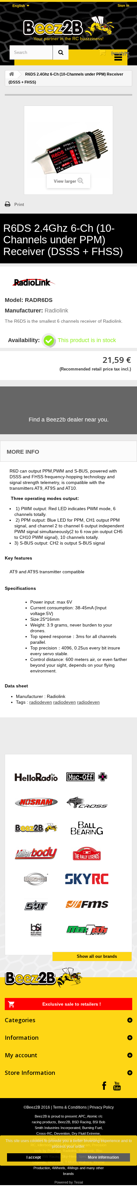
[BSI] (36, 929)
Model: (14, 300)
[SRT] (36, 904)
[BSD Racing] (36, 878)
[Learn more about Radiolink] (33, 281)
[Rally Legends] (86, 853)
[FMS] (86, 904)
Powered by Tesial (68, 1182)
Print (19, 204)
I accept (33, 1157)
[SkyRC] (86, 878)
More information (103, 1157)
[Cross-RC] (86, 802)
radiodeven (40, 702)
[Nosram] (36, 802)
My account (21, 1055)
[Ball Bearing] (86, 827)
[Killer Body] (36, 853)
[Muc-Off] (86, 776)
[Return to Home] (11, 74)
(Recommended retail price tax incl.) (95, 369)
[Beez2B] (68, 26)
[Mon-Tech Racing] (86, 929)
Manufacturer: (24, 310)
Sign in (123, 5)
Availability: (24, 340)
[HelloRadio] (36, 776)
